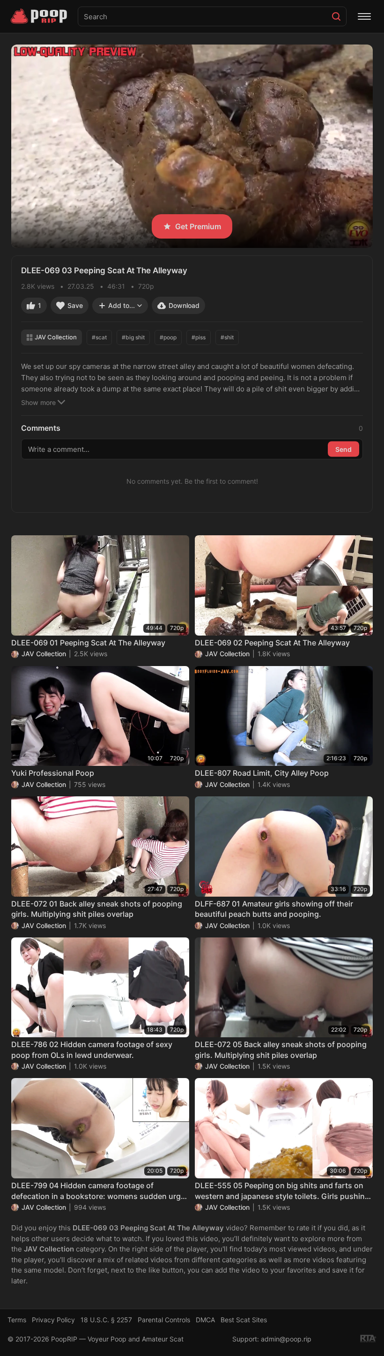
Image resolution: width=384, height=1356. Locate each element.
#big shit (133, 337)
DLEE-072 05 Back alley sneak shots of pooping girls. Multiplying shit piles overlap (281, 1049)
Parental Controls (164, 1320)
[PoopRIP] (39, 16)
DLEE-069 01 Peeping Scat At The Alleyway (88, 642)
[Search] (336, 16)
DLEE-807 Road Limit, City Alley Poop (262, 773)
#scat (99, 337)
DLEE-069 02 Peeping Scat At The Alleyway (272, 642)
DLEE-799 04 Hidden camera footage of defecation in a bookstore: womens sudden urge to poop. (98, 1191)
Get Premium (198, 226)
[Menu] (364, 16)
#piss (199, 337)
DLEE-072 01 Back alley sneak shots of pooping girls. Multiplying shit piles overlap (96, 909)
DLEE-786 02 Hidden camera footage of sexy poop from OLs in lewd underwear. (91, 1049)
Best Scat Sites (244, 1320)
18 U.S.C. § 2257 (106, 1320)
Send (343, 449)
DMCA (205, 1320)
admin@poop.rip (286, 1339)
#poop (168, 337)
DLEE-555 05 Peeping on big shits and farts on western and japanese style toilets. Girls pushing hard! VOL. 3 (282, 1191)
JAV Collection (56, 337)
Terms (16, 1320)
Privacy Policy (53, 1320)
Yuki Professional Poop (52, 773)
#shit (227, 337)
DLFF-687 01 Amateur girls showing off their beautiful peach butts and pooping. (274, 909)
